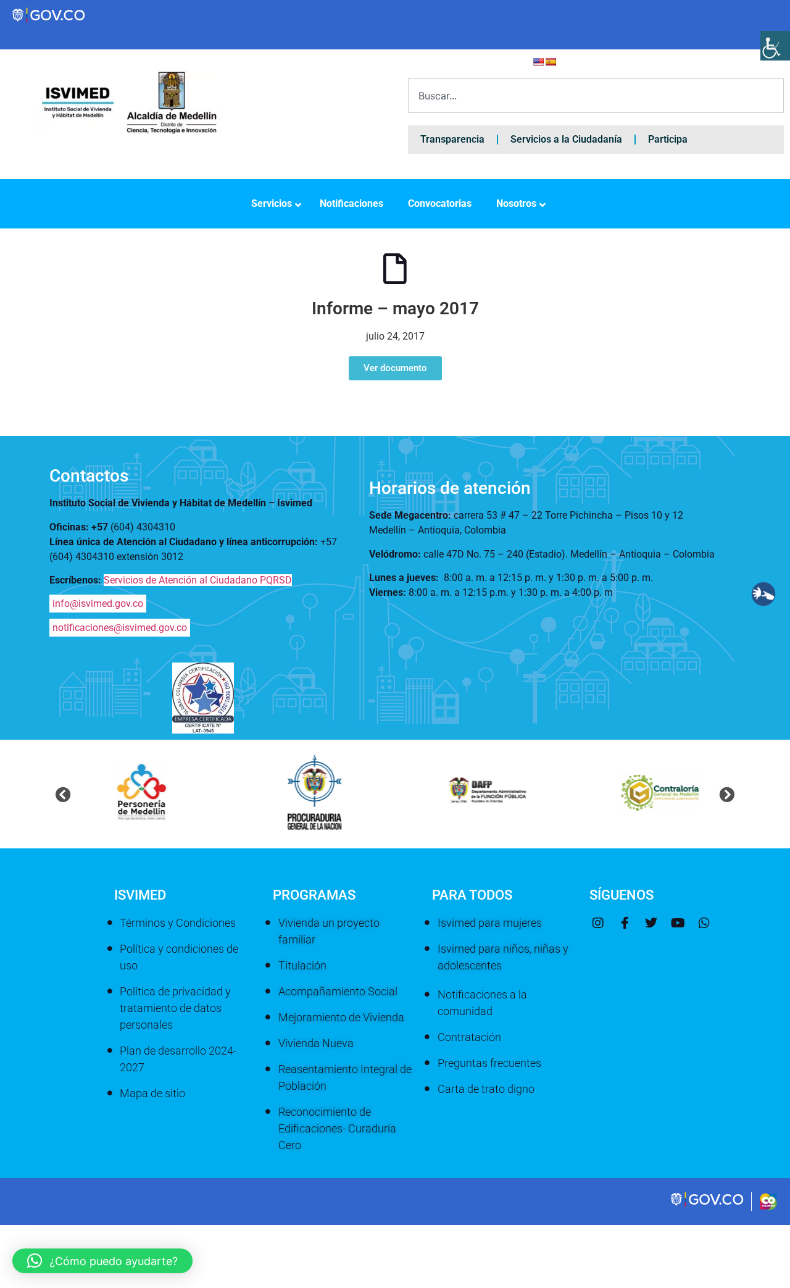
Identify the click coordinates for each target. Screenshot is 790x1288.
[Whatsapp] (704, 923)
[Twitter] (651, 923)
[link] (708, 1205)
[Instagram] (598, 923)
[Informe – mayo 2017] (395, 268)
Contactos (88, 476)
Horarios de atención (450, 488)
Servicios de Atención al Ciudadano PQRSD (198, 580)
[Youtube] (677, 923)
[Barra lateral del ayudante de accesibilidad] (775, 46)
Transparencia (452, 139)
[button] (63, 794)
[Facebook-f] (624, 923)
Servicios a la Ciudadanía (566, 139)
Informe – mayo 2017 (395, 308)
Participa (668, 139)
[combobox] (596, 95)
